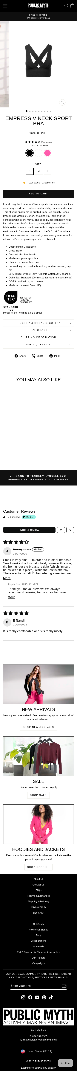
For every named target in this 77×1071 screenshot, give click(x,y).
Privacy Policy (38, 907)
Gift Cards (38, 924)
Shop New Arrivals (38, 727)
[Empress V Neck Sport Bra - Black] (12, 447)
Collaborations (39, 941)
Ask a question (38, 344)
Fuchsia (47, 153)
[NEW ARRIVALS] (38, 684)
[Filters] (61, 530)
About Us (39, 879)
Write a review (29, 529)
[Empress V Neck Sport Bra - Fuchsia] (20, 447)
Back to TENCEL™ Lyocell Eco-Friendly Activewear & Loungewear (38, 478)
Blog (38, 935)
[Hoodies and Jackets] (38, 824)
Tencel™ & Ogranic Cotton (38, 323)
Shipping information (38, 337)
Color (38, 145)
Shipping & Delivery (38, 901)
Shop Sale (38, 795)
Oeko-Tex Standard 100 (22, 277)
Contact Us (38, 884)
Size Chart (38, 330)
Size (38, 164)
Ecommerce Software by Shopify (38, 1068)
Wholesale (38, 946)
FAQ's (39, 890)
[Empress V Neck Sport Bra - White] (16, 447)
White (38, 153)
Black (29, 153)
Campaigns (38, 963)
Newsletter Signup (38, 929)
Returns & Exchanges (38, 896)
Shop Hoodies (38, 867)
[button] (33, 142)
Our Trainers (38, 958)
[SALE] (38, 756)
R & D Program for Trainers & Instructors (38, 952)
